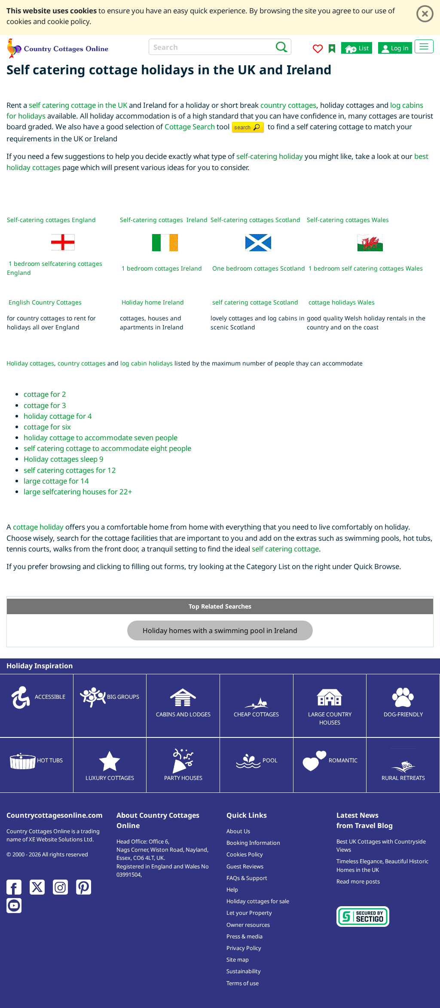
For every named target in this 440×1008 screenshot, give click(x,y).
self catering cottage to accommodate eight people (107, 448)
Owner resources (248, 925)
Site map (237, 959)
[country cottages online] (58, 47)
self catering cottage (285, 549)
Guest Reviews (244, 866)
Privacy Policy (243, 948)
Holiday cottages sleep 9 (64, 459)
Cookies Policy (244, 854)
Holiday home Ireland (153, 302)
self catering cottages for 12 (70, 470)
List (363, 48)
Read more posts (358, 881)
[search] (279, 46)
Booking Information (253, 843)
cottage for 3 (45, 405)
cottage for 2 (45, 394)
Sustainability (243, 971)
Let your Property (249, 913)
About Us (238, 831)
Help (232, 889)
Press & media (244, 936)
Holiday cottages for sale (257, 901)
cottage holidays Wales (342, 302)
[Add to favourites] (318, 50)
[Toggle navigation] (424, 46)
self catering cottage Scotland (255, 302)
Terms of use (242, 983)
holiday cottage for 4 (58, 416)
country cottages (288, 105)
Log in (399, 48)
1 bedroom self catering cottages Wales (366, 268)
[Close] (425, 13)
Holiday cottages (30, 363)
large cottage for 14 (56, 481)
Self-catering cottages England (51, 220)
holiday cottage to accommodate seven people (100, 437)
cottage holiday (38, 527)
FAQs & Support (246, 878)
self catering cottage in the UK (78, 105)
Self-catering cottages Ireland (164, 220)
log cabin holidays (146, 363)
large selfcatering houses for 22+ (78, 491)
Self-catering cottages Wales (348, 220)
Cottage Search (190, 126)
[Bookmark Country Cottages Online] (332, 48)
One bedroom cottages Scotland (258, 268)
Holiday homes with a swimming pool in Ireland (220, 630)
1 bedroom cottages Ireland (162, 268)
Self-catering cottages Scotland (255, 220)
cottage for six (47, 427)
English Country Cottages (45, 302)
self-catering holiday (269, 156)
